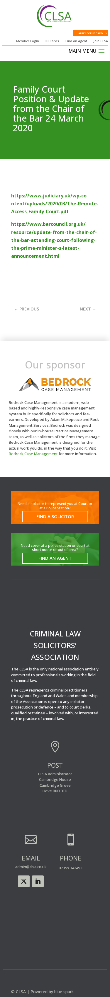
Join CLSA (101, 41)
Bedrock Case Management (33, 453)
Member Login (27, 41)
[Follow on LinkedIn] (38, 881)
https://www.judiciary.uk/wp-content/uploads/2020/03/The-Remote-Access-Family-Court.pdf (55, 203)
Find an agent (55, 558)
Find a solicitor (55, 516)
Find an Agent (76, 41)
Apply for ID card (90, 33)
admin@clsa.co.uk (31, 866)
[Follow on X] (24, 881)
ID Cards (52, 41)
